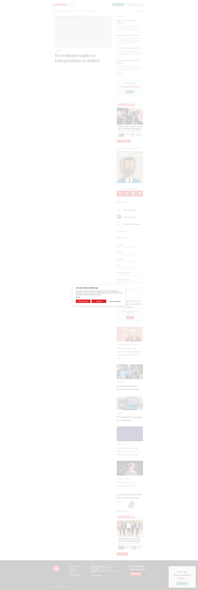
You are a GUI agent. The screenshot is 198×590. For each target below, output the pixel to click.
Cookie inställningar (115, 301)
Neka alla (99, 301)
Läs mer (78, 297)
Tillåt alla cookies (83, 301)
